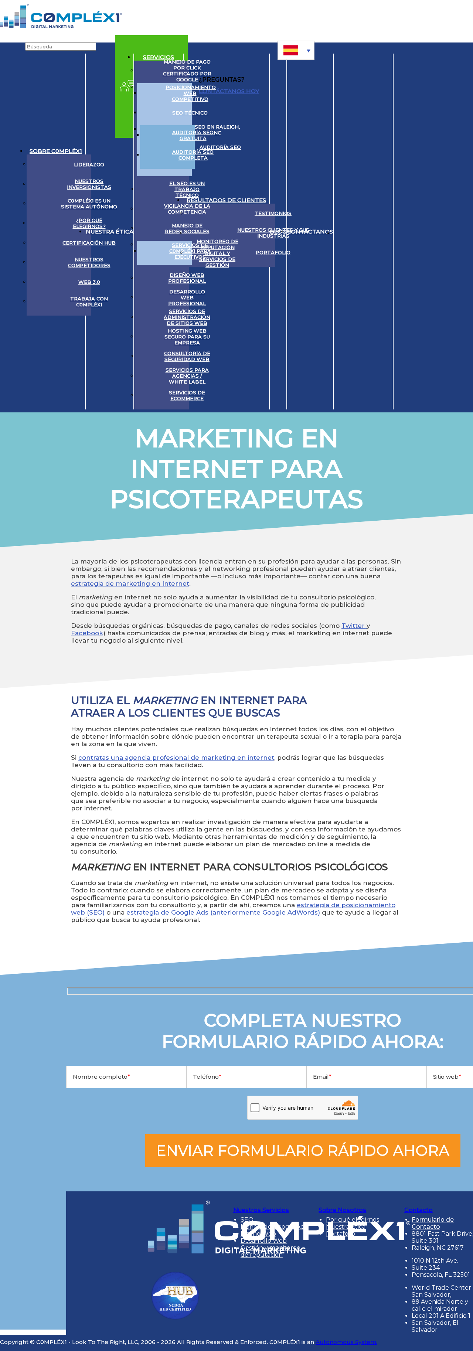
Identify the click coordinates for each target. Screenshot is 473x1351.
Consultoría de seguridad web (187, 356)
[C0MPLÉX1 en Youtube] (370, 231)
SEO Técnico (190, 113)
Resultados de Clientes (226, 200)
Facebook (87, 633)
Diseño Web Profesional (187, 278)
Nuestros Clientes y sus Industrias (273, 233)
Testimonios (273, 213)
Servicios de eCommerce (187, 395)
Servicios (158, 57)
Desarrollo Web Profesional (187, 297)
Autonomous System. (346, 1341)
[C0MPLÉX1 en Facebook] (384, 231)
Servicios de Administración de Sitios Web (187, 317)
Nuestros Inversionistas (89, 184)
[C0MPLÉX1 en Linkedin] (342, 231)
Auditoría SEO (220, 147)
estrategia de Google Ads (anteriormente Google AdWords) (223, 912)
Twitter (354, 625)
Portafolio (273, 252)
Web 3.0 (89, 282)
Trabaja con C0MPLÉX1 (89, 301)
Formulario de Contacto (433, 1223)
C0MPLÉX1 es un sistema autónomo (89, 204)
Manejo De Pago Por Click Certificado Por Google (187, 70)
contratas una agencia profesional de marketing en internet (176, 757)
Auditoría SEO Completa (193, 155)
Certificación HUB (89, 243)
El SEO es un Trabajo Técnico (187, 189)
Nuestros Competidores (89, 262)
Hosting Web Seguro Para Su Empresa (187, 337)
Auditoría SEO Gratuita (193, 135)
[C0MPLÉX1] (61, 26)
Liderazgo (89, 164)
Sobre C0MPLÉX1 (56, 150)
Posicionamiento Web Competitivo (190, 93)
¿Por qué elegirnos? (89, 223)
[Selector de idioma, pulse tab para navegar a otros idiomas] (296, 50)
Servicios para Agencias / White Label (187, 376)
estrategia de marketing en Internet (130, 583)
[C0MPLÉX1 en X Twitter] (356, 231)
